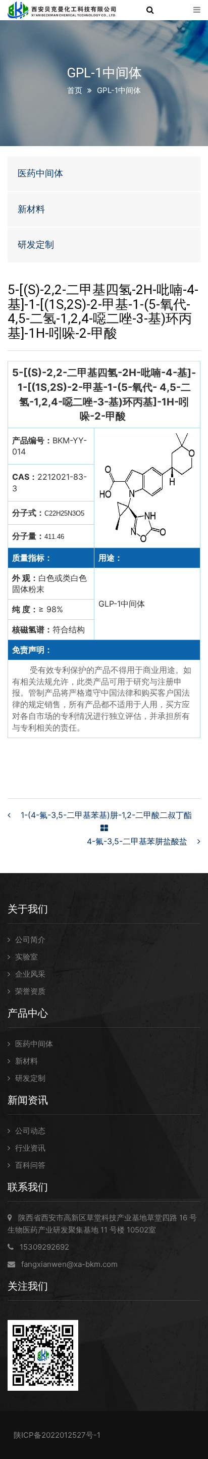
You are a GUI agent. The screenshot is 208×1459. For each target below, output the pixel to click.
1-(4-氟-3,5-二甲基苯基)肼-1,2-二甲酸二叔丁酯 (106, 815)
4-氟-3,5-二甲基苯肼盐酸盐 (137, 841)
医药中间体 (40, 173)
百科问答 (30, 1165)
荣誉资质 (30, 991)
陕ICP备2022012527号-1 (57, 1435)
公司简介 (30, 939)
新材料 (31, 209)
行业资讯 (30, 1148)
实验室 (26, 957)
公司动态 (30, 1130)
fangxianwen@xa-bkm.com (69, 1264)
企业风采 (30, 974)
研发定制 (36, 244)
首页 (74, 90)
